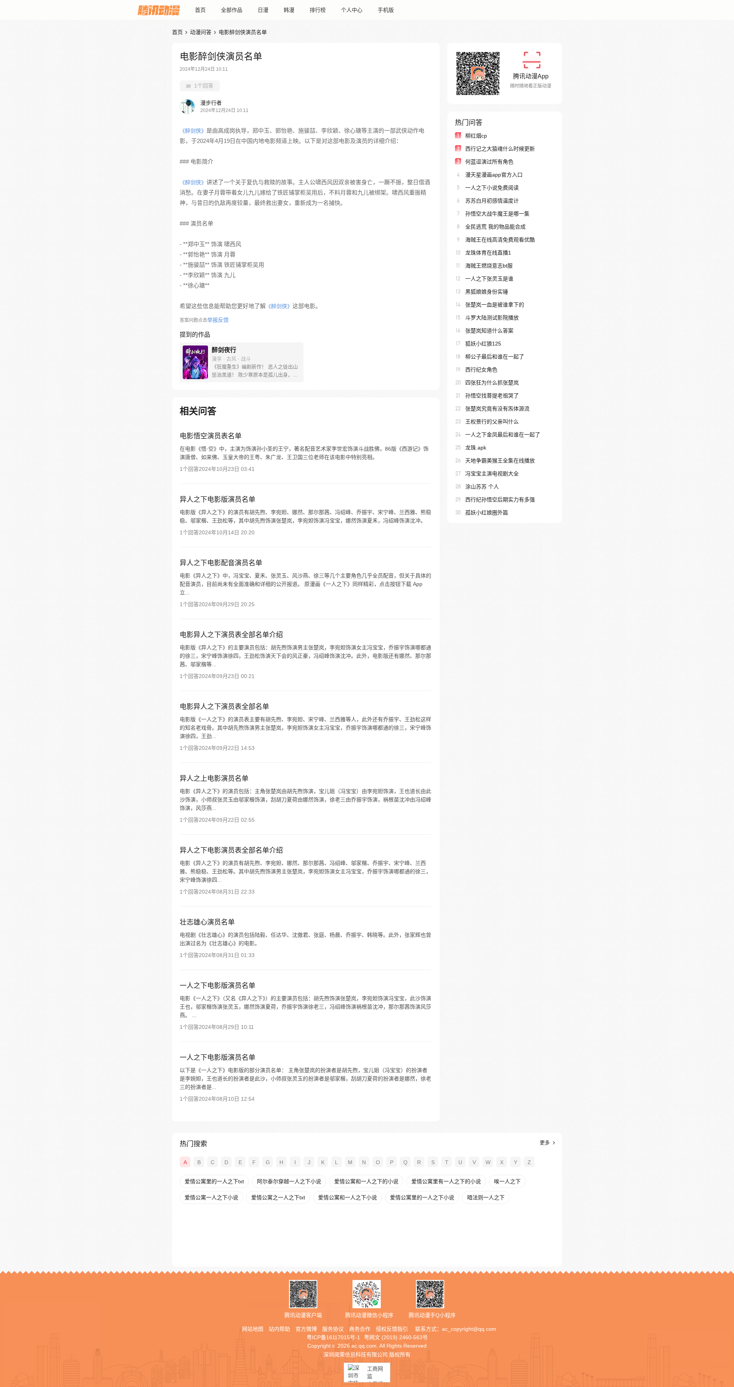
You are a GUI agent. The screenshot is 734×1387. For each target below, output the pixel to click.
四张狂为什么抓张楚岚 (492, 383)
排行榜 (318, 10)
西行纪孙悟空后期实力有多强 (500, 499)
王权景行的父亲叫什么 (492, 422)
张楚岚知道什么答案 (489, 331)
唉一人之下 (507, 1181)
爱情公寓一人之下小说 (211, 1197)
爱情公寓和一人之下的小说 (366, 1181)
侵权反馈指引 (392, 1329)
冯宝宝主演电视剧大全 (492, 473)
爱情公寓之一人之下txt (278, 1197)
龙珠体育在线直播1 (488, 253)
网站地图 (252, 1329)
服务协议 (333, 1329)
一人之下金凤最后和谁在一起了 (502, 435)
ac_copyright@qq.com (469, 1329)
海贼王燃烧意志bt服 (489, 266)
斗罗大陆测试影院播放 (492, 318)
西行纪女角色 (481, 370)
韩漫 (289, 10)
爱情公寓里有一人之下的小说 (446, 1181)
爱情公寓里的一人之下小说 (422, 1197)
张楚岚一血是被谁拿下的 (494, 305)
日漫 (263, 10)
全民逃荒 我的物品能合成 (495, 227)
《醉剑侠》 (193, 131)
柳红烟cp (476, 136)
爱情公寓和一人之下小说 (347, 1197)
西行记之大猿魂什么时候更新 (500, 149)
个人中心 (351, 10)
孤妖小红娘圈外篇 (486, 512)
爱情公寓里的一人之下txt (214, 1181)
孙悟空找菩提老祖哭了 (492, 396)
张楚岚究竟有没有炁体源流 (497, 409)
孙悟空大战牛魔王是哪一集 (497, 214)
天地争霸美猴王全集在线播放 (500, 460)
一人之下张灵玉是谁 (489, 279)
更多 (545, 1142)
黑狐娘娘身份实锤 (486, 292)
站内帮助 (279, 1329)
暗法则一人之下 (486, 1197)
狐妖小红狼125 (483, 344)
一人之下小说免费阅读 (492, 188)
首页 (200, 10)
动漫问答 (200, 32)
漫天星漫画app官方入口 (494, 175)
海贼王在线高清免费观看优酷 (500, 240)
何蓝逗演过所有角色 (489, 162)
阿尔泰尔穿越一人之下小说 (289, 1181)
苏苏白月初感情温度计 (492, 201)
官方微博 (306, 1329)
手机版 (386, 10)
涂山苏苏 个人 (482, 486)
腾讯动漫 (159, 10)
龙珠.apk (475, 447)
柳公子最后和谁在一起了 (494, 357)
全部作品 (231, 10)
